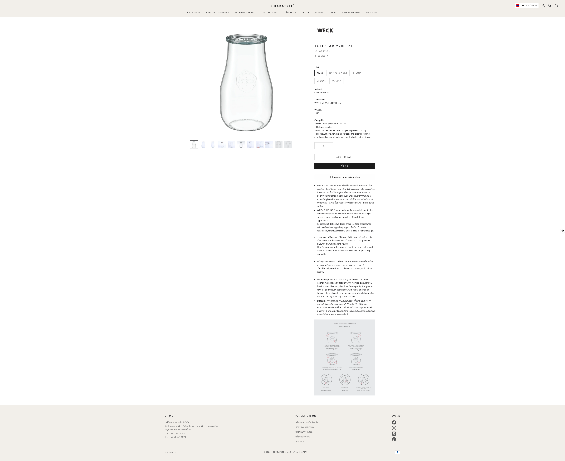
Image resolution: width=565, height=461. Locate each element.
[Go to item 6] (241, 144)
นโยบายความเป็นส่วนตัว (306, 422)
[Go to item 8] (260, 144)
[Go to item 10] (279, 144)
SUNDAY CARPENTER (217, 12)
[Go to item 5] (231, 144)
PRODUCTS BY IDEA (313, 12)
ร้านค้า (333, 12)
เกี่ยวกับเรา (290, 12)
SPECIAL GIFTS (271, 12)
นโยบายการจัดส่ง (303, 436)
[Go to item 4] (222, 144)
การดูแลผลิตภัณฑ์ (351, 12)
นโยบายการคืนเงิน (304, 432)
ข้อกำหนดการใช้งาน (304, 427)
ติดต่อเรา (299, 441)
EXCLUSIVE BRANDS (246, 12)
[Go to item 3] (213, 144)
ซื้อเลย (344, 166)
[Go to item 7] (250, 144)
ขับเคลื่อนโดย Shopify (296, 452)
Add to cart (344, 157)
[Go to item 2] (203, 144)
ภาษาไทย (169, 452)
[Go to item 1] (194, 144)
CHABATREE (193, 12)
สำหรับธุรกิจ (372, 12)
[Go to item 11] (288, 144)
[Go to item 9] (269, 144)
